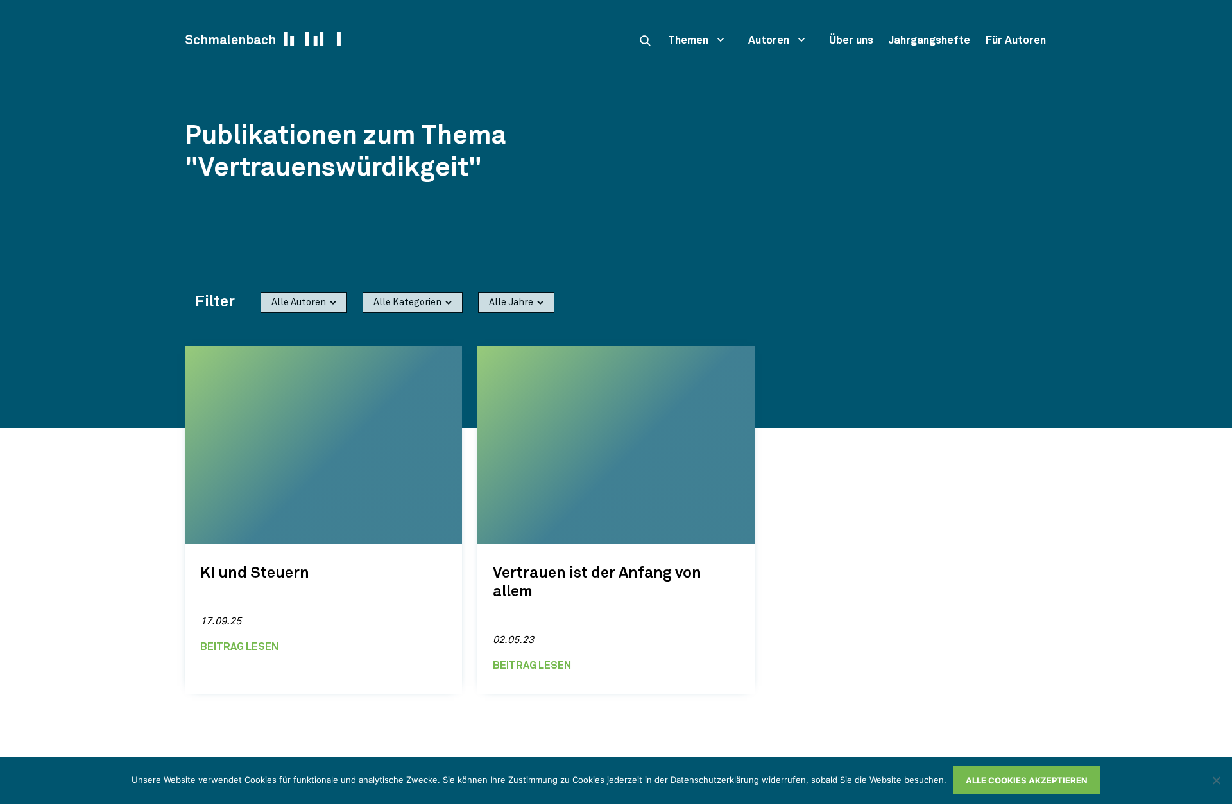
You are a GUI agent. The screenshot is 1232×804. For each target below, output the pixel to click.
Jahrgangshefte (929, 40)
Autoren (768, 40)
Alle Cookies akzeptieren (1027, 780)
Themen (688, 40)
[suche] (645, 40)
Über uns (851, 40)
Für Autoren (1016, 40)
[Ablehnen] (1216, 780)
